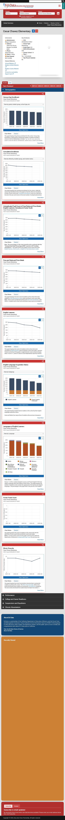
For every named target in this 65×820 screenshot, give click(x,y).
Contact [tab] (16, 806)
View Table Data (23, 130)
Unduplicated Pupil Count (24, 537)
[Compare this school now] (36, 31)
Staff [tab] (10, 83)
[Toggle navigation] (60, 6)
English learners (9, 249)
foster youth (16, 249)
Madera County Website (12, 69)
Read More (40, 143)
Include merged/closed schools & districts (27, 16)
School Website (9, 63)
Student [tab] (5, 83)
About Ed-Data (8, 631)
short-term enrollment (32, 299)
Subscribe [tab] (8, 806)
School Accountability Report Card (11, 73)
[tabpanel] (23, 139)
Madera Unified (55, 23)
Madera (46, 23)
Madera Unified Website (12, 65)
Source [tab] (16, 133)
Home (40, 23)
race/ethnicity (32, 586)
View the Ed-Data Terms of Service (13, 629)
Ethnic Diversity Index (28, 585)
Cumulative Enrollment (24, 193)
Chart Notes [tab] (8, 133)
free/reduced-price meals (16, 298)
